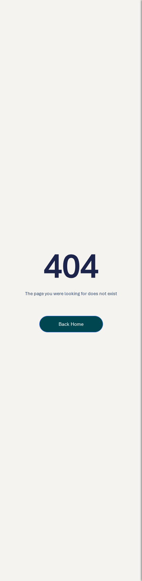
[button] (129, 14)
